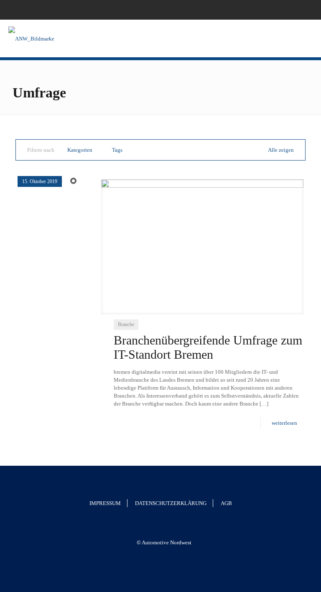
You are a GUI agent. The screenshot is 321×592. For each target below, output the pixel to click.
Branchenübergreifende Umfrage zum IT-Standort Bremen (208, 347)
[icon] (303, 9)
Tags (117, 150)
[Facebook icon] (292, 9)
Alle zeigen (281, 150)
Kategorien (79, 150)
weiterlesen (284, 423)
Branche (126, 324)
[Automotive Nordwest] (31, 38)
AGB (226, 503)
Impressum (105, 503)
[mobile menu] (308, 38)
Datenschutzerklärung (170, 503)
